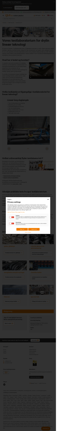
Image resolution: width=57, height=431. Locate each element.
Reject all (22, 229)
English (9, 199)
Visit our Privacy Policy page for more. (16, 212)
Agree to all (33, 229)
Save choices (28, 232)
